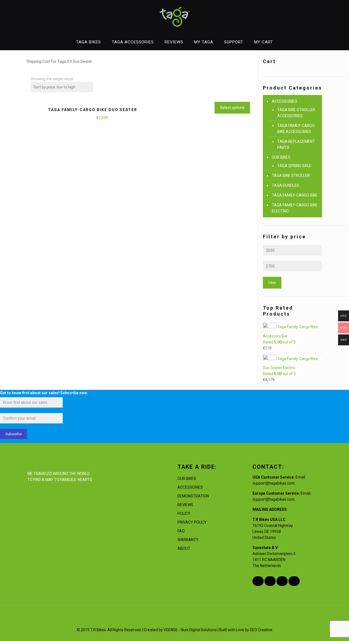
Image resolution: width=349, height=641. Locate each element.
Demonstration (193, 496)
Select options (232, 107)
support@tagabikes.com (273, 483)
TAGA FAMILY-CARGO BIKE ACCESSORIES (296, 128)
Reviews (185, 505)
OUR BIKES (281, 157)
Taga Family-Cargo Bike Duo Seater (92, 110)
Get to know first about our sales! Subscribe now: (44, 393)
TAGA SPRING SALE (294, 166)
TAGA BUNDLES (285, 185)
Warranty (187, 540)
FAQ (181, 531)
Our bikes (186, 478)
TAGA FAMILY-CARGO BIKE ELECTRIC (295, 208)
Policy (183, 513)
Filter (272, 283)
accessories (190, 487)
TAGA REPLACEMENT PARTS (296, 144)
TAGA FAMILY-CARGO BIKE (295, 195)
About (183, 548)
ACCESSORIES (284, 101)
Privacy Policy (192, 522)
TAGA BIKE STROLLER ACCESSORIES (296, 113)
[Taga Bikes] (174, 17)
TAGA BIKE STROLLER (291, 175)
